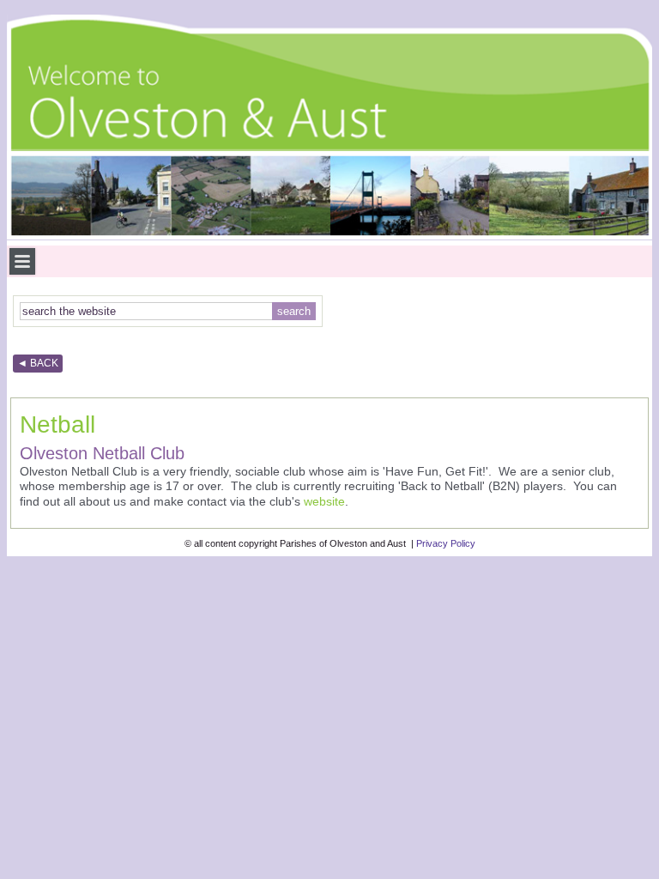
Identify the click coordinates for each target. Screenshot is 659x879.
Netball (57, 424)
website (324, 501)
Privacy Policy (445, 543)
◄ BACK (37, 363)
